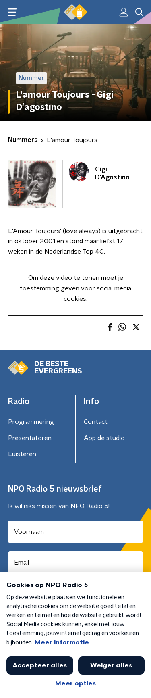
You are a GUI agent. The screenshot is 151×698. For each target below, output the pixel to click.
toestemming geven (49, 288)
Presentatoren (30, 438)
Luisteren (22, 454)
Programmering (31, 422)
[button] (12, 12)
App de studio (104, 438)
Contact (96, 422)
